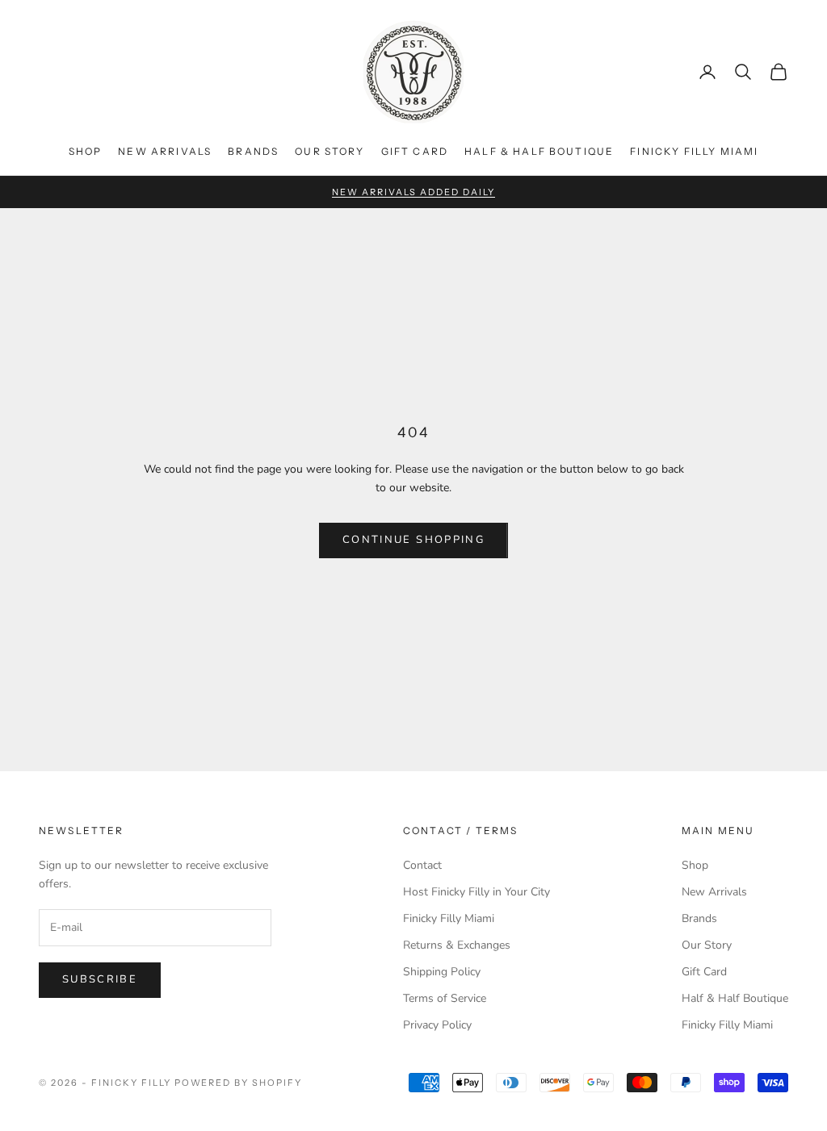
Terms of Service (444, 998)
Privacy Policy (437, 1025)
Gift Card (414, 151)
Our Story (329, 151)
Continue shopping (413, 539)
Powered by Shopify (238, 1082)
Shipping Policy (442, 971)
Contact (422, 865)
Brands (253, 151)
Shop (86, 151)
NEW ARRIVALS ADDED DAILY (413, 192)
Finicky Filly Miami (694, 151)
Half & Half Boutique (539, 151)
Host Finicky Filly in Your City (476, 891)
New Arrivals (165, 151)
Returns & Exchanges (456, 945)
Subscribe (99, 979)
